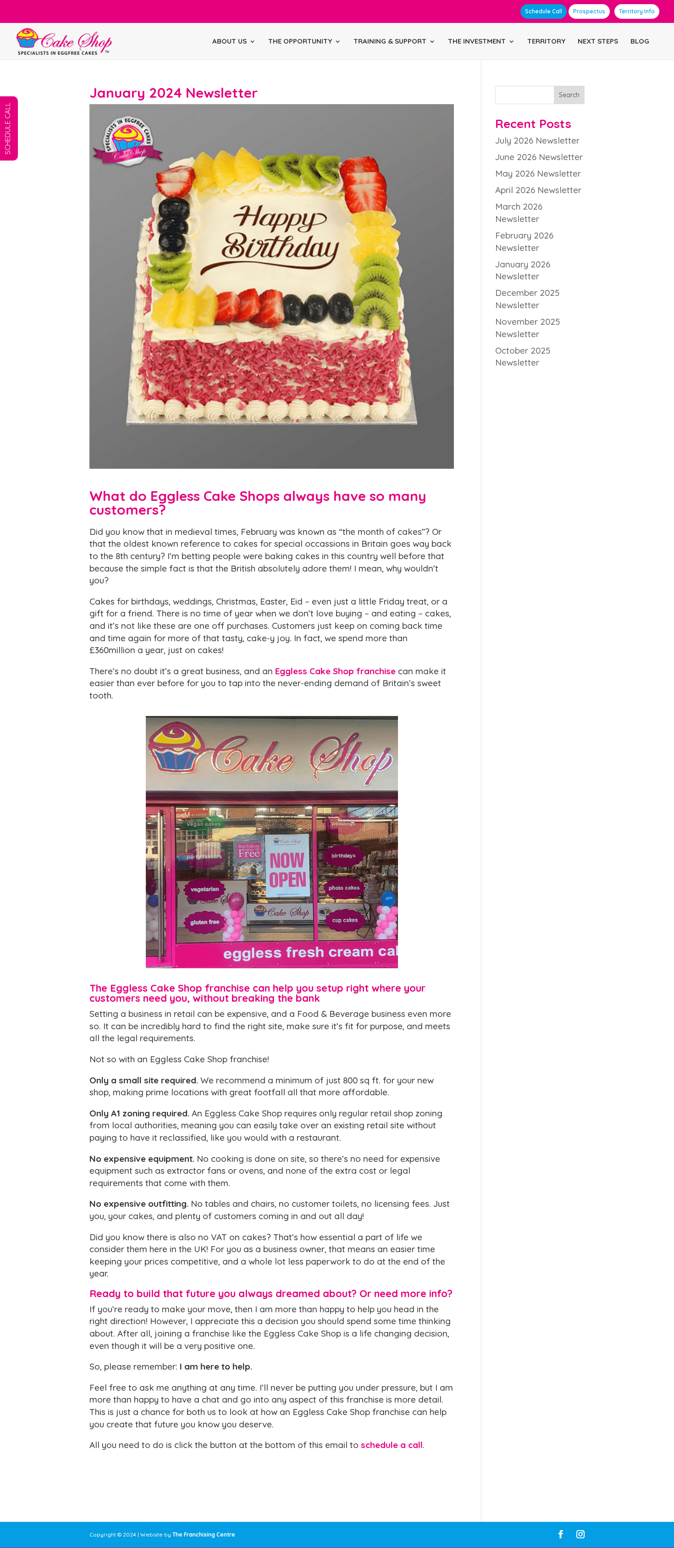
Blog (639, 41)
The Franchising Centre (203, 1534)
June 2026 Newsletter (539, 156)
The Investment (477, 41)
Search (569, 95)
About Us (229, 41)
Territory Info (637, 11)
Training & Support (390, 41)
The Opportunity (300, 41)
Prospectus (589, 11)
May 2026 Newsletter (538, 173)
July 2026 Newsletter (537, 140)
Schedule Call (543, 11)
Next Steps (598, 41)
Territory (546, 41)
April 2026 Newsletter (538, 189)
